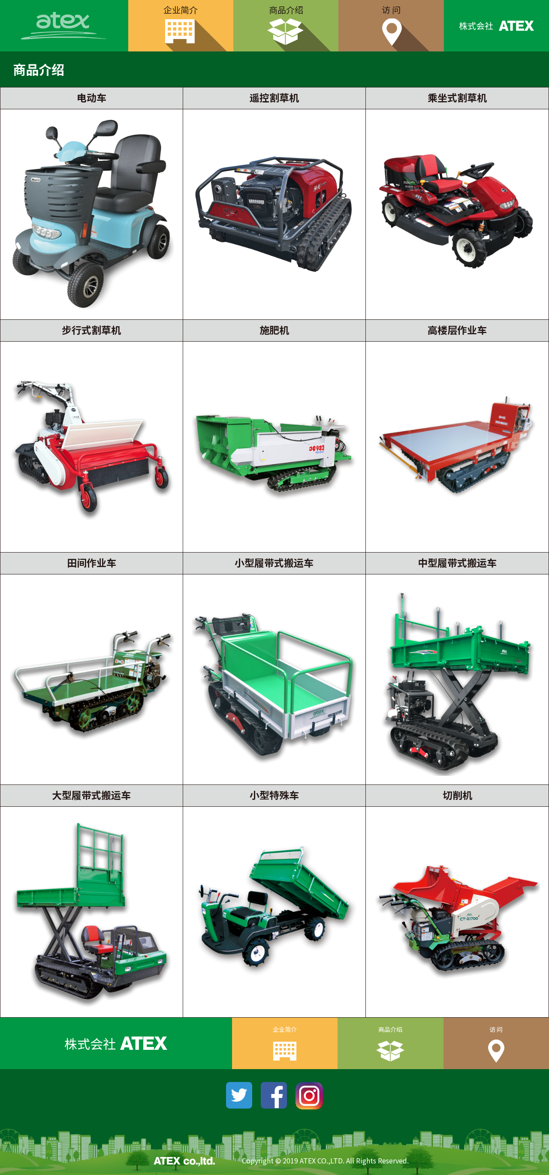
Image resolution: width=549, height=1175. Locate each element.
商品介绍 (286, 9)
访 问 (391, 9)
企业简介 (180, 9)
